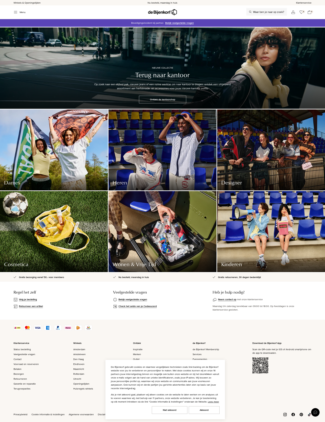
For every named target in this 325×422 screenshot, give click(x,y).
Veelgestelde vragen (24, 354)
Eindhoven (78, 364)
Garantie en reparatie (25, 383)
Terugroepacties (22, 388)
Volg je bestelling (28, 299)
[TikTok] (309, 414)
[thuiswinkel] (88, 329)
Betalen (17, 369)
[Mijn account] (293, 12)
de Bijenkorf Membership (206, 349)
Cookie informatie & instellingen (48, 414)
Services (197, 354)
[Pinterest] (301, 414)
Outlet (136, 359)
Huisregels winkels (83, 388)
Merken (137, 354)
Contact (17, 359)
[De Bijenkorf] (162, 12)
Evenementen (200, 359)
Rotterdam (78, 374)
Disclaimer (103, 414)
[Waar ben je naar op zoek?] (250, 12)
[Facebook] (293, 414)
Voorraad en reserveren (26, 364)
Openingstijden (81, 383)
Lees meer (213, 401)
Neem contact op (227, 299)
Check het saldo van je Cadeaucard (137, 306)
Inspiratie (138, 349)
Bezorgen (19, 374)
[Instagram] (285, 414)
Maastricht (78, 369)
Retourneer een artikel (31, 306)
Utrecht (77, 378)
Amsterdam (79, 349)
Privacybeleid (20, 414)
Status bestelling (22, 349)
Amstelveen (79, 354)
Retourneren (20, 378)
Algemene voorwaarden (81, 414)
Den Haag (78, 359)
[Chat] (315, 412)
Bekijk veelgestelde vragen (179, 23)
